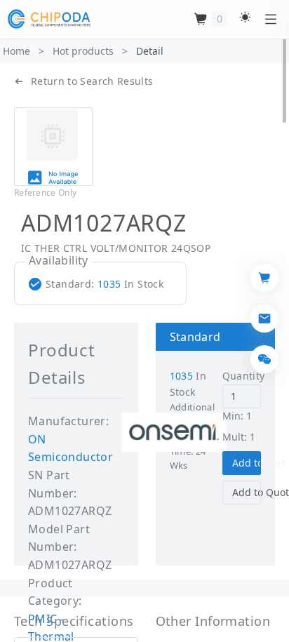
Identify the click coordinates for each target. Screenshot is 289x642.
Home (16, 51)
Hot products (83, 51)
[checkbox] (99, 284)
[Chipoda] (49, 18)
